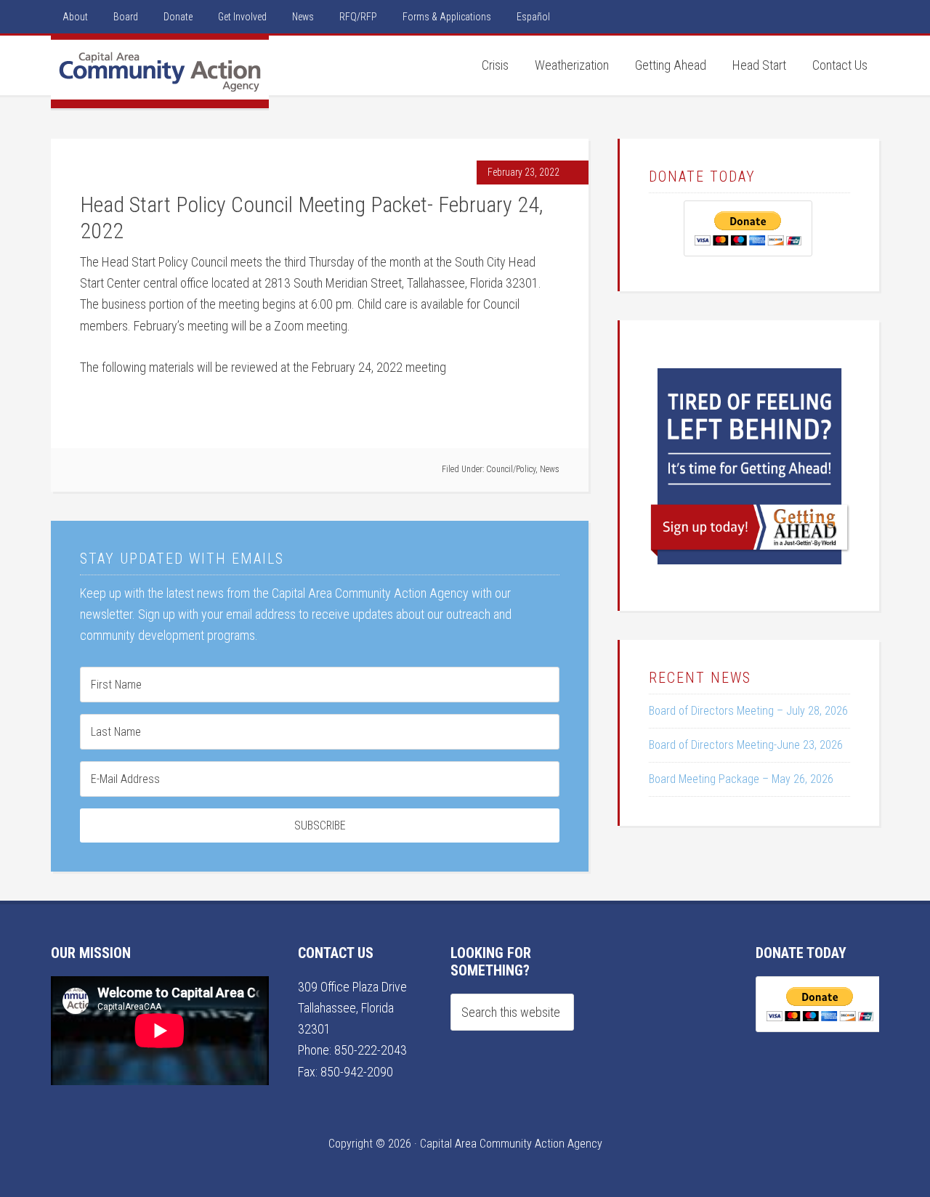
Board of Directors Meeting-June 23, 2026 (746, 745)
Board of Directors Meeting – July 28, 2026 (748, 711)
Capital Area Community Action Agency (160, 72)
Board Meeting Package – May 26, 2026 (741, 779)
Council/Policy (510, 469)
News (549, 469)
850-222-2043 (370, 1050)
